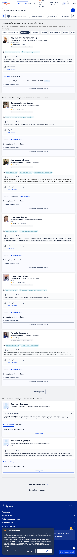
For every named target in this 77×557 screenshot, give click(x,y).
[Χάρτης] (73, 16)
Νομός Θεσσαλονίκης (10, 32)
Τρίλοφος (35, 32)
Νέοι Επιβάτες (55, 32)
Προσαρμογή (11, 551)
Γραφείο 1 (6, 76)
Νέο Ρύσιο (24, 32)
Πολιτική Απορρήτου (15, 541)
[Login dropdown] (65, 3)
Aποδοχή (45, 551)
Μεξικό (54, 533)
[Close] (74, 548)
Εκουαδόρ (66, 533)
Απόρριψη (28, 551)
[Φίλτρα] (4, 16)
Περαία (44, 32)
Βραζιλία (59, 536)
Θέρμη (65, 32)
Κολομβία (59, 533)
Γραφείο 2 (14, 196)
